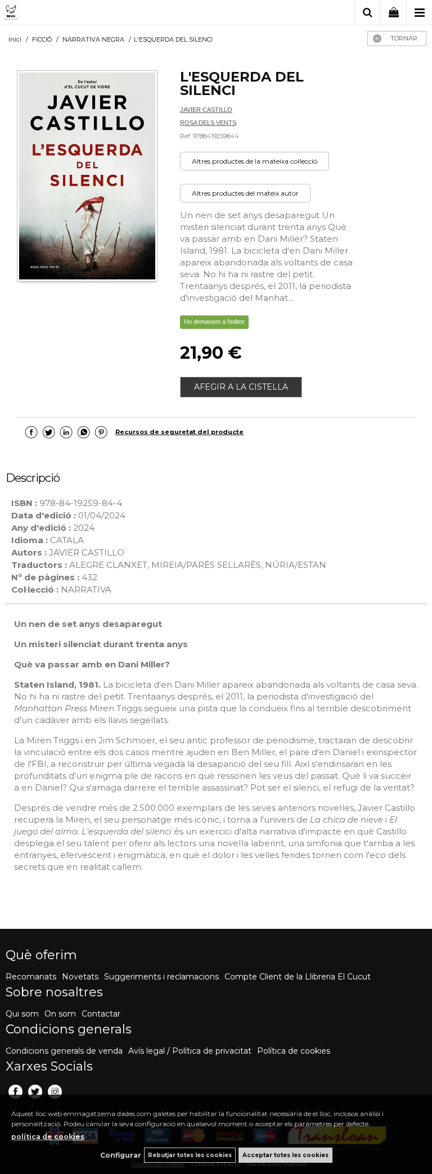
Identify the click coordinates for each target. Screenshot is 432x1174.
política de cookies (47, 1136)
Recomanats (31, 977)
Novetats (80, 977)
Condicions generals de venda (64, 1051)
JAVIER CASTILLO (206, 109)
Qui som (22, 1014)
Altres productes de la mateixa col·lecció (254, 161)
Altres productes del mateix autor (245, 193)
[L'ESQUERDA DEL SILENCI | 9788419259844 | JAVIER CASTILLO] (87, 177)
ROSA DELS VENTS (208, 122)
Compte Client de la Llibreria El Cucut (297, 977)
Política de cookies (293, 1051)
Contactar (101, 1014)
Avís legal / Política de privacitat (189, 1051)
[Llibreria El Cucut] (59, 13)
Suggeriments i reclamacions (161, 977)
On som (60, 1014)
